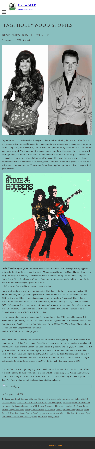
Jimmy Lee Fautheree (34, 409)
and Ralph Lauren (19, 398)
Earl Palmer (76, 398)
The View (42, 416)
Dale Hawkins (63, 398)
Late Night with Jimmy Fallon (69, 409)
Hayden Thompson (52, 402)
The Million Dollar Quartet (24, 416)
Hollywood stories (63, 405)
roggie (28, 39)
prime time (47, 413)
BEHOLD (86, 147)
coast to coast (49, 398)
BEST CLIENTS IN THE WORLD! (25, 35)
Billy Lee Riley (35, 398)
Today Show (53, 416)
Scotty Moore (59, 413)
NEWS (20, 394)
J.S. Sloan (77, 405)
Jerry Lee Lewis (16, 409)
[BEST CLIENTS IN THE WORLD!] (47, 135)
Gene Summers (9, 402)
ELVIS (85, 398)
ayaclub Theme (56, 445)
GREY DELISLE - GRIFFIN (30, 402)
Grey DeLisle (67, 140)
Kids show (50, 409)
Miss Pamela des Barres (21, 413)
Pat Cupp (37, 413)
